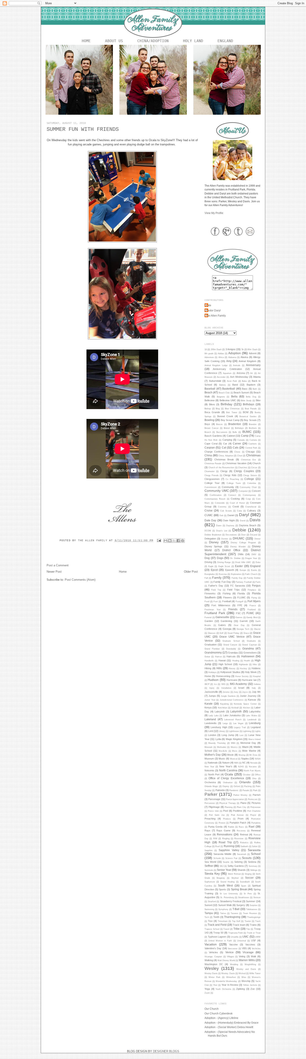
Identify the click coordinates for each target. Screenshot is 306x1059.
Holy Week (251, 672)
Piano (243, 803)
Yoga (207, 989)
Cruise (209, 510)
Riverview (239, 838)
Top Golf (236, 921)
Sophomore (210, 882)
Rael (251, 826)
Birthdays (248, 404)
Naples (245, 758)
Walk (253, 956)
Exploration (236, 574)
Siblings (253, 870)
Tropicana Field (235, 933)
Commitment (211, 487)
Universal (241, 941)
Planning (229, 807)
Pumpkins (256, 823)
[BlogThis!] (170, 540)
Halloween (247, 656)
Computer (243, 491)
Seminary (253, 866)
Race (241, 827)
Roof (217, 846)
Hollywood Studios (230, 672)
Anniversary (253, 365)
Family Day (237, 578)
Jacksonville (211, 691)
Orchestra (210, 782)
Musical (233, 759)
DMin (241, 554)
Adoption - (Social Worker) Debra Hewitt (229, 1027)
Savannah (241, 854)
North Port (214, 774)
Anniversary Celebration (227, 369)
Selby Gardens (236, 866)
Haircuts (231, 656)
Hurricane (231, 680)
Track (258, 921)
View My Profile (214, 212)
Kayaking (224, 704)
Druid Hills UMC (243, 562)
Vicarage (248, 952)
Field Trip (216, 590)
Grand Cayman (249, 645)
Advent (252, 353)
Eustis (254, 570)
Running (229, 846)
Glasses (211, 633)
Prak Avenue (237, 815)
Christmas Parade (213, 463)
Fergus (256, 585)
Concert (256, 491)
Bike (258, 400)
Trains (253, 924)
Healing (235, 661)
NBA (236, 763)
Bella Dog (251, 397)
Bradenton (234, 424)
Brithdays (239, 428)
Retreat (244, 834)
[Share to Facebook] (178, 540)
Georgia (227, 629)
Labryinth (220, 711)
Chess (237, 452)
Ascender (221, 377)
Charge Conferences (216, 451)
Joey (236, 692)
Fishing (227, 593)
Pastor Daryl (213, 310)
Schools (217, 858)
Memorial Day (248, 743)
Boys (207, 424)
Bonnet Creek (225, 416)
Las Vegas (238, 723)
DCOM (208, 531)
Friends (232, 609)
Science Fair (231, 858)
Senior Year (224, 869)
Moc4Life (223, 751)
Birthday (226, 404)
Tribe (236, 928)
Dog (207, 557)
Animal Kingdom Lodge (216, 365)
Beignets (221, 397)
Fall (206, 578)
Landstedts (211, 723)
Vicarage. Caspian (213, 956)
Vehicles (213, 952)
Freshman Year (213, 609)
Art (251, 373)
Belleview (210, 400)
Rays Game (223, 830)
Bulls (235, 432)
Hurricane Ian (249, 680)
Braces (219, 424)
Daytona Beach (247, 525)
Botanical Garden (247, 416)
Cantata (253, 440)
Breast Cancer (212, 428)
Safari (254, 846)
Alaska (244, 357)
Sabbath (244, 846)
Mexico (234, 747)
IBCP (207, 684)
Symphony (223, 909)
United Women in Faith (220, 941)
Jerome (226, 692)
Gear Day (239, 625)
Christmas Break (224, 459)
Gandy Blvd (251, 617)
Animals (236, 365)
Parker (211, 794)
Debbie (239, 530)
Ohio (254, 778)
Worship (245, 981)
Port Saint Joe (217, 815)
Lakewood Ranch (232, 719)
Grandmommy (213, 652)
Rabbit (231, 827)
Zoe (252, 989)
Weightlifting (250, 964)
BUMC (247, 432)
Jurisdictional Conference (232, 700)
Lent (210, 731)
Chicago (250, 451)
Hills (219, 668)
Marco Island (254, 739)
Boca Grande (212, 412)
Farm (258, 582)
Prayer (253, 815)
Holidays (212, 672)
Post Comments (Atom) (80, 579)
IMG (223, 684)
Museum (209, 758)
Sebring (238, 862)
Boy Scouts (250, 420)
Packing (248, 786)
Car (225, 443)
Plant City (241, 807)
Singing (248, 874)
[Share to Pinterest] (182, 540)
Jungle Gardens (228, 696)
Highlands (243, 664)
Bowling (209, 419)
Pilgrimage (214, 807)
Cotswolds (220, 503)
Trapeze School (212, 929)
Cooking (235, 498)
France (253, 605)
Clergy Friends (212, 475)
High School (225, 664)
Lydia (218, 739)
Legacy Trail (240, 727)
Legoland (256, 727)
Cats (235, 447)
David (242, 521)
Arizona (241, 373)
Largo (225, 723)
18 (206, 349)
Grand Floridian (212, 649)
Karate (209, 703)
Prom (241, 818)
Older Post (191, 571)
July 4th (256, 691)
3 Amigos (230, 349)
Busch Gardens (213, 435)
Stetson (257, 897)
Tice (210, 921)
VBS (244, 948)
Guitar (207, 657)
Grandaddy (231, 649)
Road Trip (225, 842)
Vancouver (232, 948)
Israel (241, 687)
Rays (207, 830)
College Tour (212, 483)
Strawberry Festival (230, 901)
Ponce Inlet (213, 811)
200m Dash (216, 349)
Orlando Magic (211, 786)
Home (86, 41)
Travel (226, 929)
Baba (244, 381)
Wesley (212, 968)
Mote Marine (249, 750)
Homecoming (223, 676)
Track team (239, 924)
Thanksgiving (232, 916)
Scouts (247, 858)
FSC (238, 613)
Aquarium (227, 373)
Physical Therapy (227, 803)
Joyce (245, 692)
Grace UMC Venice (232, 636)
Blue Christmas (232, 409)
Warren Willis (247, 960)
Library (222, 731)
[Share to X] (174, 540)
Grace (246, 633)
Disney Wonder (238, 547)
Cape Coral (211, 443)
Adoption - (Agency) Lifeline (221, 1017)
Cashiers (252, 444)
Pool (225, 810)
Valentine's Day (213, 948)
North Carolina (228, 770)
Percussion (210, 803)
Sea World (210, 862)
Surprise (253, 905)
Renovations (224, 834)
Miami (245, 747)
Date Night (229, 520)
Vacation (211, 944)
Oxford (237, 786)
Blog (218, 409)
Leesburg (255, 723)
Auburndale (215, 381)
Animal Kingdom (247, 361)
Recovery (241, 831)
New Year (209, 767)
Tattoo (223, 913)
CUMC (209, 515)
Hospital (257, 676)
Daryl (244, 514)
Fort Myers (254, 601)
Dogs (220, 557)
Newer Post (54, 571)
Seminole (209, 870)
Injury (211, 688)
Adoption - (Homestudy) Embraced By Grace (232, 1022)
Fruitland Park (215, 613)
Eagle (210, 566)
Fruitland (252, 609)
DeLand (253, 535)
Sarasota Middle (222, 854)
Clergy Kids (229, 475)
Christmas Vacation (235, 463)
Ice (215, 684)
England (225, 41)
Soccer (249, 877)
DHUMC (238, 538)
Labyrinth (236, 711)
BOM (245, 412)
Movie (230, 754)
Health (247, 661)
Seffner (209, 865)
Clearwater (210, 471)
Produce (227, 819)
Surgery (240, 905)
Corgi (248, 499)
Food (207, 601)
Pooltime (237, 810)
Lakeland (210, 719)
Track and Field (217, 924)
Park (255, 790)
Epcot (214, 569)
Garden (209, 621)
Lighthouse (234, 731)
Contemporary (249, 495)
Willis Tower (255, 973)
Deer (243, 535)
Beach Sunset (241, 392)
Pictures (256, 803)
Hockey (243, 668)
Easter (239, 566)
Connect (232, 495)
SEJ (222, 866)
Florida (241, 593)
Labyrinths (255, 711)
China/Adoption (153, 41)
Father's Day (215, 585)
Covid (236, 506)
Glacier (257, 629)
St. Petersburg (227, 897)
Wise (243, 977)
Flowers (227, 597)
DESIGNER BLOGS (166, 1051)
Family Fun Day (222, 581)
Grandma (248, 648)
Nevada (253, 763)
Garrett (244, 621)
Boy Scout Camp (230, 420)
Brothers (253, 428)
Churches (242, 467)
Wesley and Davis (246, 969)
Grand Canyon (230, 645)
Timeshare (223, 921)
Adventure (209, 357)
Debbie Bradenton (213, 535)
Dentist (224, 539)
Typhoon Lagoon (217, 936)
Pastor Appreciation (235, 799)
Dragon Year (251, 558)
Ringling (226, 838)
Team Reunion (250, 913)
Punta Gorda (215, 826)
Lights (258, 731)
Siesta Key (212, 873)
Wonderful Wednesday (226, 981)
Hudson (213, 680)
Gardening (226, 621)
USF (253, 940)
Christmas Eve (248, 460)
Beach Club (224, 393)
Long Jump (228, 735)
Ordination (228, 782)
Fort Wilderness (220, 605)
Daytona (230, 525)
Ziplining (240, 989)
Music (222, 758)
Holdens (256, 668)
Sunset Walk (225, 905)
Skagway (220, 878)
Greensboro (250, 652)
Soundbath (245, 882)
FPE (239, 605)
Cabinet (231, 435)
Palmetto (220, 790)
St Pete (248, 894)
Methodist (221, 747)
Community (228, 487)
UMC (245, 936)
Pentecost (252, 799)
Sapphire (209, 850)
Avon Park (232, 381)
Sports (222, 889)
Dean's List (221, 531)
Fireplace (252, 590)
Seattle (226, 862)
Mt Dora (253, 755)
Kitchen (246, 708)
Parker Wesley (240, 795)
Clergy (224, 471)
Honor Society (242, 676)
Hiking (208, 668)
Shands (241, 870)
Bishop (208, 409)
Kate (208, 305)
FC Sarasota (237, 585)
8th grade (209, 353)
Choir (239, 456)
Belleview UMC (228, 400)
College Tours (234, 483)
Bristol (227, 428)
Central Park (251, 448)
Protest (222, 823)
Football (226, 601)
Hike (255, 664)
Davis (255, 520)
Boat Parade (251, 409)
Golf (221, 633)
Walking (209, 960)
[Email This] (165, 540)
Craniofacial (250, 507)
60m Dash (252, 349)
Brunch (208, 432)
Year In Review (230, 985)
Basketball (228, 388)
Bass (245, 388)
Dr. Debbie (235, 558)
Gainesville (222, 617)
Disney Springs (213, 546)
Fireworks (210, 593)
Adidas (221, 353)
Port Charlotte (254, 811)
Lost (241, 735)
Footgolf (239, 601)
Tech (207, 917)
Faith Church (251, 574)
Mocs (234, 751)
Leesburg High (219, 727)
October (246, 775)
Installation (226, 688)
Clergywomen (212, 479)
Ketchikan (222, 708)
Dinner (257, 539)
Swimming (209, 909)
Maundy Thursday (217, 743)
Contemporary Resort (215, 499)
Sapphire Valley (229, 850)
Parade (246, 790)
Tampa (209, 913)
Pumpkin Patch (238, 822)
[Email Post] (159, 540)
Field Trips (233, 589)
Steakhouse (243, 897)
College (249, 478)
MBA (233, 743)
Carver (237, 443)
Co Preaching (232, 479)
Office (258, 775)
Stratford (212, 901)
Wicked (242, 973)
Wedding (234, 964)
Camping (227, 439)
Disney (214, 542)
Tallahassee (251, 909)
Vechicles (256, 948)
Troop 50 (218, 932)
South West (225, 885)
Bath (255, 389)
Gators (222, 625)
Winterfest (231, 977)
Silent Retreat (234, 874)
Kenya (208, 707)
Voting (242, 956)
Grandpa (233, 652)
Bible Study (246, 400)
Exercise (223, 574)
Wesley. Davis (228, 973)
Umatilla (234, 937)
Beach (208, 392)
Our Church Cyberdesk (219, 1013)
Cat (224, 447)
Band (235, 384)
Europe (243, 570)
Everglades (210, 574)
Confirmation (216, 495)
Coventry (222, 507)
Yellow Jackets (250, 985)
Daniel (230, 515)
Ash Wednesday (239, 376)
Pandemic (234, 790)
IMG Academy (238, 683)
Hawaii (222, 660)
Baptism (251, 384)
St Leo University (229, 894)
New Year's (225, 766)
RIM (215, 838)
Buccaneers (221, 432)
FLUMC (241, 597)
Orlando (245, 782)
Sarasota (254, 850)
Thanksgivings (254, 917)
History (232, 668)
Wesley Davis (211, 973)
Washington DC (214, 964)
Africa (221, 357)
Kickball (235, 708)
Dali (221, 515)
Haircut (218, 657)
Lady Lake (213, 715)
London (212, 735)
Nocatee (253, 767)
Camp (244, 435)
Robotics (244, 842)
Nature (226, 762)
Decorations (231, 535)
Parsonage (214, 799)
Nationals (213, 762)
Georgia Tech (243, 629)
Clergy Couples (244, 471)
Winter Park (214, 977)
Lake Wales (251, 715)
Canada (241, 440)
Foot (215, 601)
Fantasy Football (244, 582)
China (208, 455)
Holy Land (193, 41)
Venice (229, 952)
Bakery (222, 385)
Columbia (251, 483)
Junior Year (210, 700)
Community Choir (248, 487)
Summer (250, 901)
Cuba (239, 511)
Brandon (252, 424)
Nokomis (209, 770)
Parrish (257, 795)
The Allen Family (93, 540)
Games (239, 617)
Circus (254, 467)
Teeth (216, 917)
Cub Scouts (226, 511)
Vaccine (233, 944)
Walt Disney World (226, 960)
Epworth (229, 570)
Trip (248, 929)
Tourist (248, 921)
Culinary (251, 510)
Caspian (210, 447)
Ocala (229, 774)
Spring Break (239, 889)
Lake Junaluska (232, 715)
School (256, 854)
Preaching (210, 818)
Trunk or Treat (254, 933)
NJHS (241, 767)
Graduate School (231, 641)
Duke (258, 562)
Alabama (232, 357)
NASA (258, 759)
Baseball (210, 388)
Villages (230, 956)
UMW (258, 937)
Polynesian (255, 807)
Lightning (247, 731)
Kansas (252, 699)
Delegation (210, 538)
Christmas (253, 455)
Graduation (211, 644)
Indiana (257, 684)
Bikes (212, 404)
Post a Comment (58, 565)
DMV (254, 554)
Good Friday (233, 633)
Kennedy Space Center (245, 704)
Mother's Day (213, 754)
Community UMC (217, 490)
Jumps (212, 695)
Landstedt (251, 719)
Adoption (234, 353)
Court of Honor (237, 503)
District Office (231, 550)
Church (256, 463)
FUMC (250, 613)
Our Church (212, 1008)
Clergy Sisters (250, 475)
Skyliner (235, 878)
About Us (114, 41)
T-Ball (236, 909)
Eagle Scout (224, 566)
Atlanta (257, 376)
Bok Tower (231, 412)
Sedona (252, 862)
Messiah (208, 747)
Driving (208, 562)
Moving (242, 755)
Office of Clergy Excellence (226, 778)
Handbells (209, 661)
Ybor (215, 985)
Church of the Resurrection (221, 467)
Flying (254, 598)
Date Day (210, 520)
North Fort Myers (252, 771)
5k (242, 349)
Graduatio (251, 641)
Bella (234, 396)
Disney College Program (243, 542)
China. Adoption (225, 456)
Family (217, 577)
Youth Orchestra (223, 989)
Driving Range (224, 562)
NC (244, 762)
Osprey (225, 786)
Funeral (208, 617)
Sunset (208, 905)
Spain (243, 886)
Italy (254, 688)
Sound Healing (227, 882)
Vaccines (250, 944)
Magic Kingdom (234, 739)
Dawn (219, 525)
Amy (229, 361)
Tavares (234, 913)
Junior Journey (248, 695)
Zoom (207, 993)
